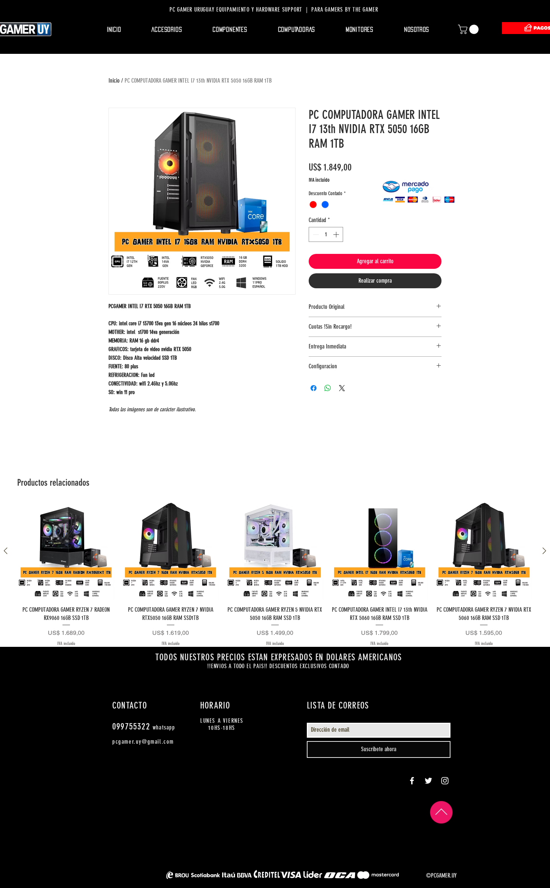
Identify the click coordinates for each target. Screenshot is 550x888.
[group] (275, 575)
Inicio (114, 80)
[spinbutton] (325, 234)
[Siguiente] (544, 550)
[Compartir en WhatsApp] (327, 388)
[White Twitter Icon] (428, 781)
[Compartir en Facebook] (313, 388)
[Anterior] (5, 550)
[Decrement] (315, 234)
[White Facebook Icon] (412, 781)
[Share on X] (341, 388)
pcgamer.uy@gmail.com (143, 741)
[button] (167, 29)
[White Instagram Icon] (445, 781)
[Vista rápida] (66, 551)
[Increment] (336, 234)
